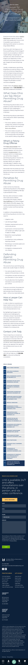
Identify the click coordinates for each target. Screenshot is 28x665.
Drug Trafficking (12, 440)
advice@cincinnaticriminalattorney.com (13, 565)
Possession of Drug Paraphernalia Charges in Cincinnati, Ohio (14, 407)
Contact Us (17, 581)
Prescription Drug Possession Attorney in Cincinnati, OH (13, 413)
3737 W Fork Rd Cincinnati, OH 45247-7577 (6, 616)
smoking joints (13, 152)
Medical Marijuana (12, 402)
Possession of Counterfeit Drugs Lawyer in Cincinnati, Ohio (14, 450)
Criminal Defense (6, 576)
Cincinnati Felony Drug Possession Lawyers (13, 381)
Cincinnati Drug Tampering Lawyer (14, 444)
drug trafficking (8, 201)
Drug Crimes (5, 579)
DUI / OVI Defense (6, 578)
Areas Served (18, 576)
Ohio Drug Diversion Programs (12, 372)
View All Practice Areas (7, 587)
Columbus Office (19, 585)
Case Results (18, 579)
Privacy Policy (13, 540)
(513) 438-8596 (10, 499)
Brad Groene (18, 578)
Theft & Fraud (5, 583)
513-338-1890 (5, 564)
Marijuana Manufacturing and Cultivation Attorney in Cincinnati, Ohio (14, 398)
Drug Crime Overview (13, 367)
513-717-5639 (5, 620)
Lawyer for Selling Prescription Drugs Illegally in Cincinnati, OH (14, 419)
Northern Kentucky (19, 587)
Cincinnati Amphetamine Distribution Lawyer (13, 431)
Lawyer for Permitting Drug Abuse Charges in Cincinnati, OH (13, 463)
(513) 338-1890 (18, 87)
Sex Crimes (4, 581)
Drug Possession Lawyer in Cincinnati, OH (14, 376)
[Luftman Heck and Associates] (12, 561)
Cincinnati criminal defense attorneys (13, 340)
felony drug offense (10, 128)
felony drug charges (11, 146)
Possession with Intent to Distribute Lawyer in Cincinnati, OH (14, 426)
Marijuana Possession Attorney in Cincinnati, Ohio (13, 387)
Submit (6, 546)
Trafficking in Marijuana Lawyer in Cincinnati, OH (14, 392)
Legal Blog (17, 583)
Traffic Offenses (5, 585)
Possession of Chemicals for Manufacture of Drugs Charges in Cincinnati (14, 456)
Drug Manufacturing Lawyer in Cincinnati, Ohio (14, 436)
